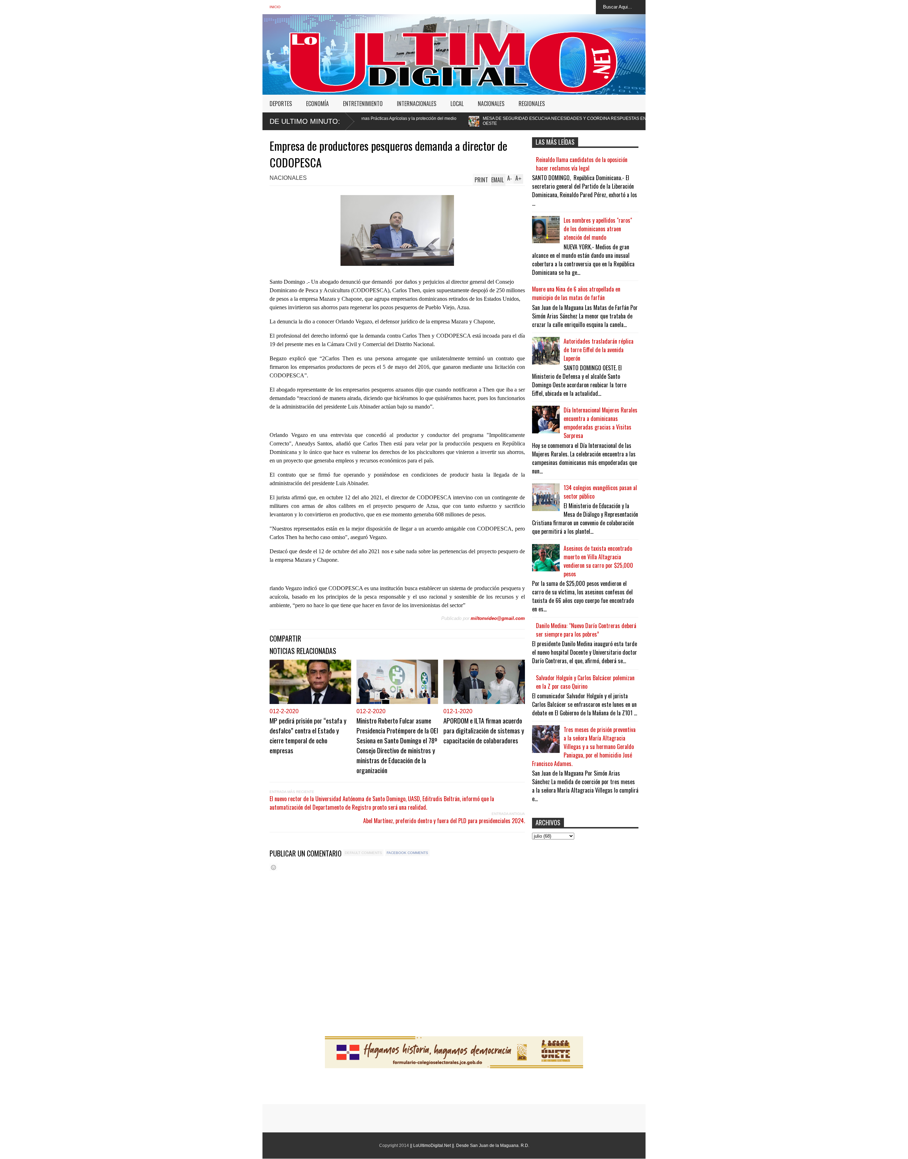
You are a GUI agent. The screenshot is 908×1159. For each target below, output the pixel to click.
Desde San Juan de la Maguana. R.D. (492, 1145)
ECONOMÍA (317, 103)
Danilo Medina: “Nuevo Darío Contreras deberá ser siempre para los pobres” (586, 629)
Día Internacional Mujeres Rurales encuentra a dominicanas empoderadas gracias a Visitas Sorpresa (600, 423)
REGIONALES (532, 103)
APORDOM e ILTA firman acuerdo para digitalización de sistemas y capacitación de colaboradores (483, 730)
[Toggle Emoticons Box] (273, 867)
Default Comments (363, 853)
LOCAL (457, 103)
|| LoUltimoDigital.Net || (432, 1145)
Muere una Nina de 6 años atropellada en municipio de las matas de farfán (576, 293)
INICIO (275, 7)
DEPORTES (281, 103)
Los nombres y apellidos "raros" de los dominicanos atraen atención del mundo (598, 229)
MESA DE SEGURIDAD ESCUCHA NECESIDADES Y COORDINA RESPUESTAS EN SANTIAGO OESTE (485, 121)
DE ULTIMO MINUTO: (305, 121)
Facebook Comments (407, 853)
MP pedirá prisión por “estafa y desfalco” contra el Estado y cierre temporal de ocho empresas (308, 735)
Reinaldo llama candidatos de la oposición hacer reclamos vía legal (581, 163)
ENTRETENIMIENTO (363, 103)
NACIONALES (491, 103)
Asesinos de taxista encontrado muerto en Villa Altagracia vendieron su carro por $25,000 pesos (598, 561)
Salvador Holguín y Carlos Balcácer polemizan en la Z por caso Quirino (585, 682)
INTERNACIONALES (416, 103)
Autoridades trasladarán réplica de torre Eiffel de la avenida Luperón (598, 349)
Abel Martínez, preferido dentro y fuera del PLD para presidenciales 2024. (444, 820)
